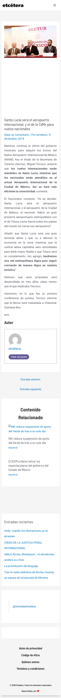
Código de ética (30, 655)
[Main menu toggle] (55, 5)
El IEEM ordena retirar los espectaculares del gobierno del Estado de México (28, 465)
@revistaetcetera (24, 606)
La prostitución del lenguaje (21, 566)
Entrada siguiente (30, 389)
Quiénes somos (30, 662)
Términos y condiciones (30, 668)
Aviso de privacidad (30, 648)
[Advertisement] (30, 87)
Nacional (12, 447)
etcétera (15, 349)
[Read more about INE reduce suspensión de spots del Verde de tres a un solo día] (30, 428)
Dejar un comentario (16, 134)
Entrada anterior (31, 379)
